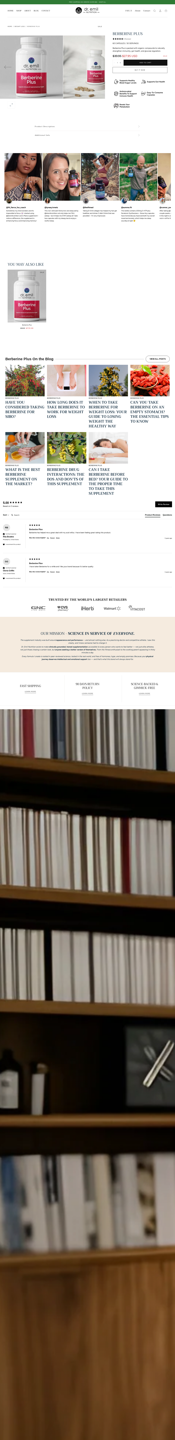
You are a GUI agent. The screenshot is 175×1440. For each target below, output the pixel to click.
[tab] (152, 515)
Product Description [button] (45, 126)
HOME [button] (10, 11)
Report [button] (52, 538)
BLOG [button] (36, 11)
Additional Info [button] (42, 135)
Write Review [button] (163, 504)
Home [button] (10, 26)
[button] (128, 11)
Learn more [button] (30, 691)
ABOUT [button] (27, 11)
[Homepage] (87, 10)
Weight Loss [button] (20, 26)
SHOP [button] (18, 11)
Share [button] (58, 538)
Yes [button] (48, 538)
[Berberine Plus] (27, 296)
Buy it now (140, 70)
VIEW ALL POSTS (158, 359)
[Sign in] (160, 10)
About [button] (137, 11)
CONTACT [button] (46, 11)
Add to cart (145, 62)
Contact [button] (146, 11)
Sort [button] (5, 515)
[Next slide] (97, 67)
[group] (15, 503)
